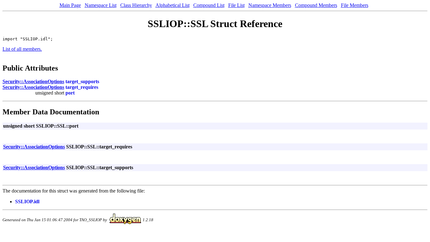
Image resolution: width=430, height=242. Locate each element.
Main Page (70, 5)
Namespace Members (269, 5)
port (70, 92)
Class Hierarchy (136, 5)
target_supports (82, 81)
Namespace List (100, 5)
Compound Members (316, 5)
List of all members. (22, 49)
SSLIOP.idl (27, 201)
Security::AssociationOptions (33, 81)
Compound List (208, 5)
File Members (354, 5)
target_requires (81, 87)
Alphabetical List (173, 5)
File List (236, 5)
